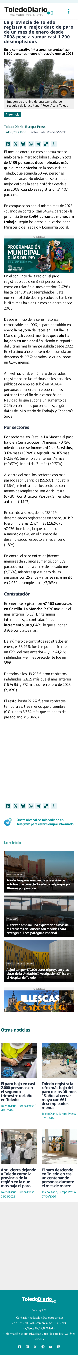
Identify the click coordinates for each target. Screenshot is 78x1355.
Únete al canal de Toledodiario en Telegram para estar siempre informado (45, 822)
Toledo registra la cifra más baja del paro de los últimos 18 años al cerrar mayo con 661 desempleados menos (59, 1095)
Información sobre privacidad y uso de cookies (34, 1333)
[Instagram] (27, 1346)
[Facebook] (19, 1346)
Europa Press (35, 127)
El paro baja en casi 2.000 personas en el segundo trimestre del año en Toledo (18, 1091)
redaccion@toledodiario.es (47, 1317)
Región (29, 964)
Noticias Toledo (15, 874)
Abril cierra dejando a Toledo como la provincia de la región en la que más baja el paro (18, 1177)
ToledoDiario (14, 127)
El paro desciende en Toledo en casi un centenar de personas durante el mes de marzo (58, 1177)
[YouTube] (50, 1346)
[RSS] (58, 1346)
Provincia (13, 114)
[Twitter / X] (35, 1346)
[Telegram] (43, 1346)
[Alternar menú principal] (68, 11)
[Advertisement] (39, 764)
